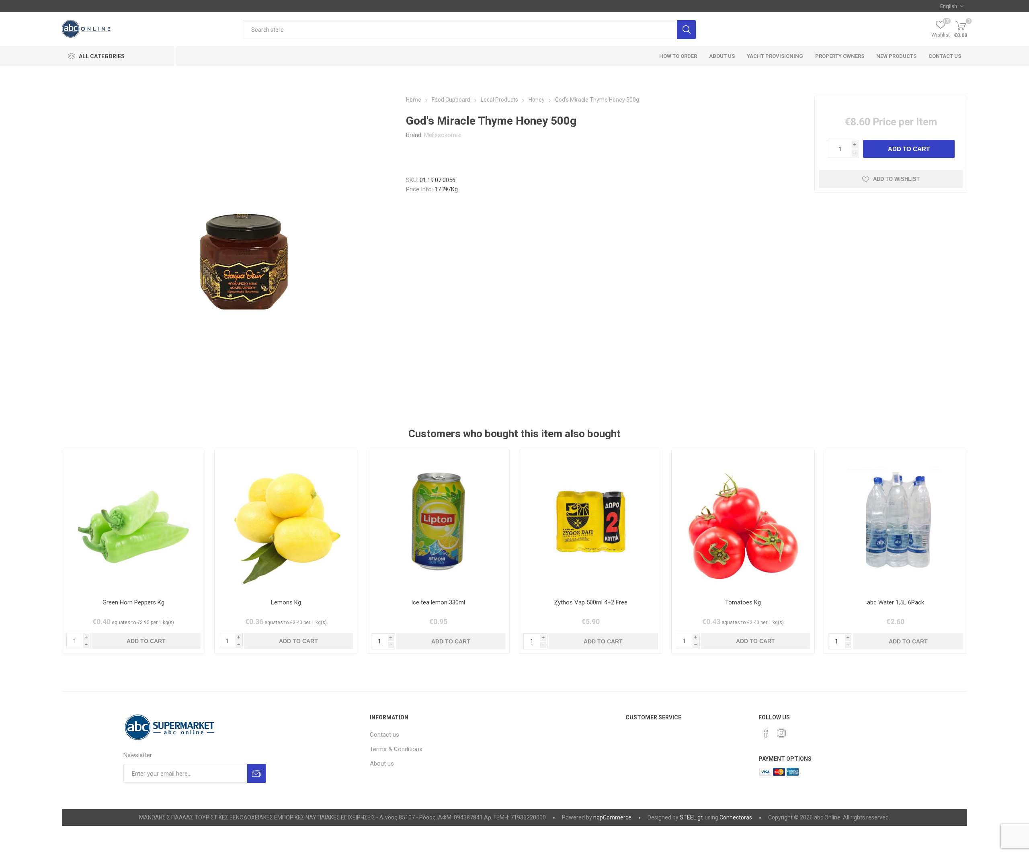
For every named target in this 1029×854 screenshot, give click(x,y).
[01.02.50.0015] (286, 521)
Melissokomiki (442, 135)
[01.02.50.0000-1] (743, 521)
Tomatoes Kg (743, 602)
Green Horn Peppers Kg (133, 602)
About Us (722, 56)
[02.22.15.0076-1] (438, 521)
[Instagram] (781, 733)
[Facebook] (766, 733)
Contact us (945, 56)
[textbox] (459, 29)
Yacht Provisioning (775, 56)
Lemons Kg (286, 602)
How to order (678, 56)
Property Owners (839, 56)
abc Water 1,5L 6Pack (895, 602)
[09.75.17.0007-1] (895, 521)
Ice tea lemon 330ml (438, 602)
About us (382, 763)
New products (896, 56)
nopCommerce (612, 817)
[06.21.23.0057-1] (590, 521)
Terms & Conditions (396, 749)
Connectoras (735, 817)
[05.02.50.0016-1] (133, 521)
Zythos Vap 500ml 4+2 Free (590, 602)
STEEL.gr (691, 817)
